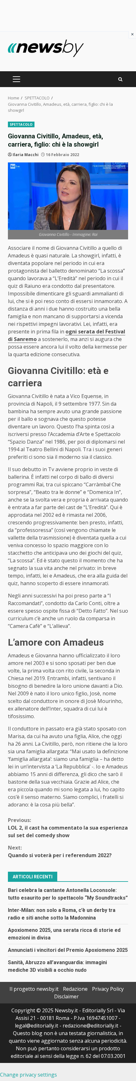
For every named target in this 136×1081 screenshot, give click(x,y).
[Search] (120, 79)
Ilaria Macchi (26, 154)
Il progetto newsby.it (34, 988)
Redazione (75, 988)
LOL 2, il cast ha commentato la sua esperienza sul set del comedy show (68, 828)
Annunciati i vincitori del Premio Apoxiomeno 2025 (68, 950)
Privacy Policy (108, 988)
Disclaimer (66, 996)
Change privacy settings (28, 1074)
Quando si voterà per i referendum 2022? (60, 851)
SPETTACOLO (21, 124)
